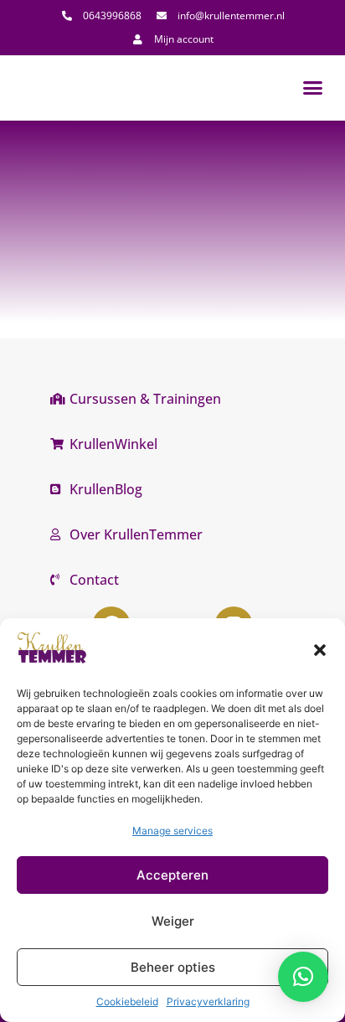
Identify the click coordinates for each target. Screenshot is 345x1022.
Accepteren (172, 875)
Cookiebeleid (127, 1001)
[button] (320, 650)
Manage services (172, 830)
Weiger (173, 921)
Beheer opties (173, 967)
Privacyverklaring (208, 1001)
